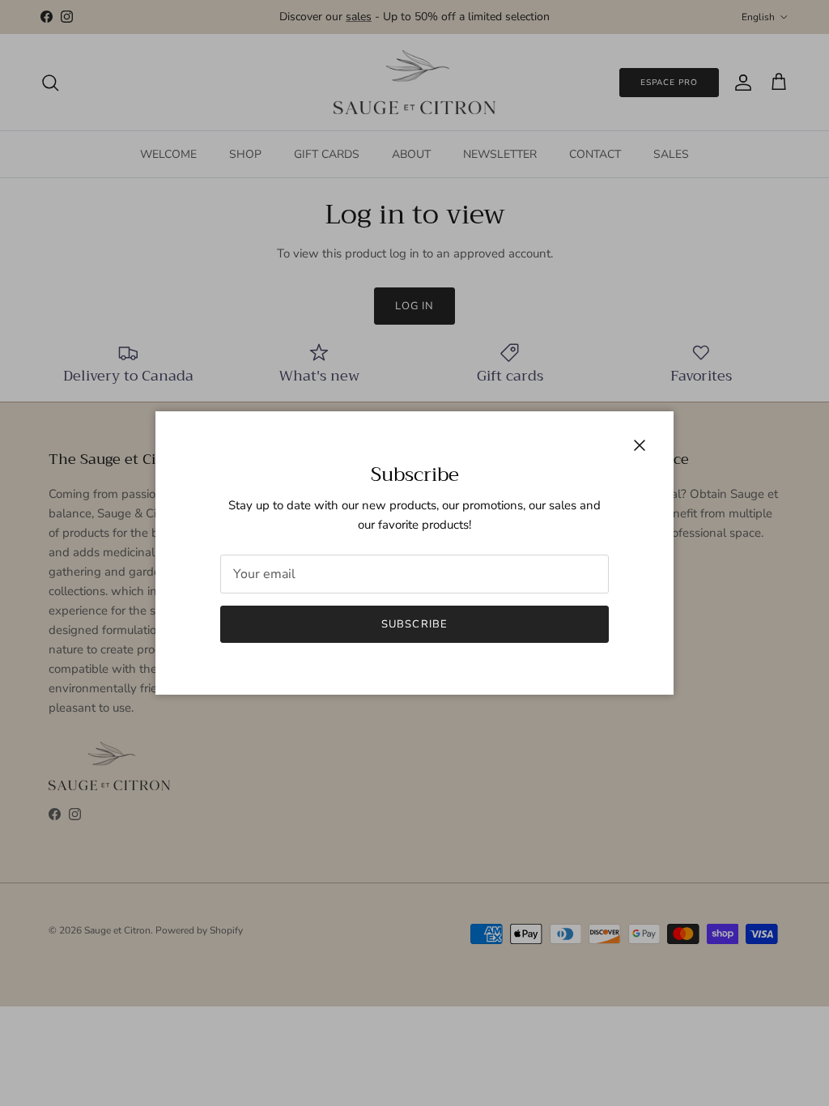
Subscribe (414, 624)
